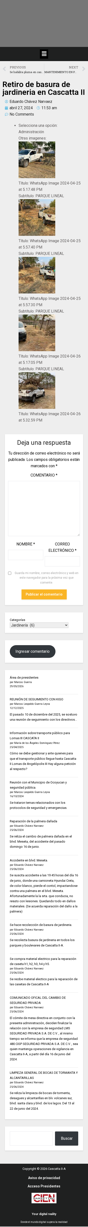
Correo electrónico (62, 547)
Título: (24, 183)
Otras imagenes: (32, 138)
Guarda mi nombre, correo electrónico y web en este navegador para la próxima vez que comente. (46, 577)
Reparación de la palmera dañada (33, 821)
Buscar (67, 1138)
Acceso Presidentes (44, 1186)
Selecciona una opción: (38, 125)
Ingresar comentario (32, 651)
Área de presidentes (24, 677)
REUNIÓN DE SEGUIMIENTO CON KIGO (36, 699)
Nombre (25, 544)
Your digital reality (44, 1214)
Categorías (17, 620)
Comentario (44, 475)
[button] (44, 54)
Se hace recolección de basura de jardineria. (41, 925)
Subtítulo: (26, 196)
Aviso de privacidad (44, 1178)
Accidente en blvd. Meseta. (29, 860)
